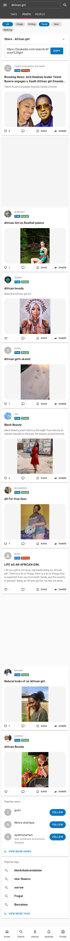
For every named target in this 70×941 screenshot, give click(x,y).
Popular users (12, 801)
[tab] (13, 14)
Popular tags (11, 862)
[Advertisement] (35, 171)
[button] (7, 24)
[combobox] (39, 5)
